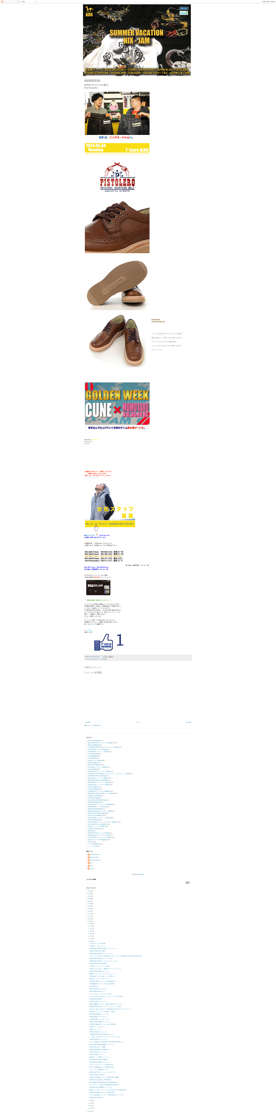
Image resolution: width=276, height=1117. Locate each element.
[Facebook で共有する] (110, 657)
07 (91, 936)
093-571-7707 (90, 535)
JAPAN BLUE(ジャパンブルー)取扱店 (99, 784)
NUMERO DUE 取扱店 (94, 795)
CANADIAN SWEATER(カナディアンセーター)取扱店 (103, 747)
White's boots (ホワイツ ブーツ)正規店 (99, 835)
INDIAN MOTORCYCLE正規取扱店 (98, 780)
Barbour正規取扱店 (93, 745)
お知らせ (90, 842)
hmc (91, 863)
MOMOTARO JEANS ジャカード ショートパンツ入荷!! (105, 1006)
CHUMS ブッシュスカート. (97, 1027)
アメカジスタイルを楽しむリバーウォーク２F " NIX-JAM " (106, 996)
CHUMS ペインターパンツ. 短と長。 (100, 966)
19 (89, 909)
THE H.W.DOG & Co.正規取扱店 (97, 824)
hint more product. (95, 860)
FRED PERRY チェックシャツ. (98, 1016)
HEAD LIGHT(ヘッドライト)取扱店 (98, 778)
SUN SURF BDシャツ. (96, 1054)
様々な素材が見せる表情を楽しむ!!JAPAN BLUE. (103, 1082)
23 (89, 898)
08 (91, 933)
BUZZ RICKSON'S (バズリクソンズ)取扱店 (100, 743)
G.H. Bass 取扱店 (93, 769)
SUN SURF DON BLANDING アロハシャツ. (102, 1044)
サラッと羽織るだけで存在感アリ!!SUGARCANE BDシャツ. (106, 1042)
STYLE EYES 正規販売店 (95, 815)
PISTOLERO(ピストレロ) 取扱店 (98, 659)
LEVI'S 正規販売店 (93, 787)
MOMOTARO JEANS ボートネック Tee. (100, 958)
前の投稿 (188, 722)
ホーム (138, 722)
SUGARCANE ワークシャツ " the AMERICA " (102, 981)
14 (89, 921)
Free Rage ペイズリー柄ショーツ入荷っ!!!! (101, 976)
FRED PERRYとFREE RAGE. (98, 963)
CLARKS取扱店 (92, 758)
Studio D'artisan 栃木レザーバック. (99, 971)
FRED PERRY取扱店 (94, 765)
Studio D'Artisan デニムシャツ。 (98, 1032)
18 (89, 911)
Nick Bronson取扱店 (94, 798)
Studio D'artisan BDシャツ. (97, 1097)
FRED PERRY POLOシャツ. (97, 991)
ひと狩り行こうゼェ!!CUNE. (97, 943)
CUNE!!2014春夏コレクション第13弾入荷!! (102, 1092)
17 (89, 914)
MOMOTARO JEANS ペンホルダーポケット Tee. (103, 961)
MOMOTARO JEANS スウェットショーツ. (101, 953)
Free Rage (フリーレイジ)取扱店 (97, 767)
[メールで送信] (104, 657)
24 (89, 896)
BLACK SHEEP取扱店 (94, 740)
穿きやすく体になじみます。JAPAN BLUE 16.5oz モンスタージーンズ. (110, 1009)
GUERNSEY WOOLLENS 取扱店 (97, 776)
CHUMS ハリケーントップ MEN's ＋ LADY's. (102, 1011)
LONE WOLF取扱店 (93, 789)
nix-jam (92, 868)
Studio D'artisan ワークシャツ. (98, 1039)
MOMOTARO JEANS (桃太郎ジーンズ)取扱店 (101, 793)
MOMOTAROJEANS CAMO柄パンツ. (100, 1049)
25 (89, 893)
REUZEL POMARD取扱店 (95, 809)
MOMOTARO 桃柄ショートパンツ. (99, 1014)
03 (91, 1103)
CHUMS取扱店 (92, 756)
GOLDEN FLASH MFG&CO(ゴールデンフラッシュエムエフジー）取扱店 (109, 773)
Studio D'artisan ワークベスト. (98, 1052)
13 (89, 1111)
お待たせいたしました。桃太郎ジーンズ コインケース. (105, 968)
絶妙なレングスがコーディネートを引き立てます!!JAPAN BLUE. (108, 1090)
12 (91, 923)
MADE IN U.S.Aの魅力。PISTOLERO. (100, 1080)
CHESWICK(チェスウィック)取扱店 (98, 751)
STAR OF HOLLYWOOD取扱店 (97, 813)
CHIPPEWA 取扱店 (93, 754)
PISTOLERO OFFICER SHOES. (98, 1059)
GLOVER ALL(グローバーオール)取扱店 (99, 771)
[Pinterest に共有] (112, 657)
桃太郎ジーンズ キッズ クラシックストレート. (102, 974)
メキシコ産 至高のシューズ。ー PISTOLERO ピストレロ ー (106, 1095)
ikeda (91, 865)
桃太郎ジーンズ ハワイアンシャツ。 (100, 979)
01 (91, 1108)
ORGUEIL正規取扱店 (94, 802)
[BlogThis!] (106, 657)
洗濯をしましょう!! (94, 1029)
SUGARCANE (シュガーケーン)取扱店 (99, 817)
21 (89, 903)
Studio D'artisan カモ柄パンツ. (98, 1074)
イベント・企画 (92, 846)
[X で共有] (108, 657)
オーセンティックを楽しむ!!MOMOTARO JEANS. (103, 1085)
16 (89, 916)
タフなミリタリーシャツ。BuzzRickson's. (101, 1064)
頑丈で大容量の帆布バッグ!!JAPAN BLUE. (101, 1067)
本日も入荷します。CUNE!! (97, 1047)
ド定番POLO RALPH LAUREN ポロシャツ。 (102, 1034)
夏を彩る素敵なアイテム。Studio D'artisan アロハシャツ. (106, 1004)
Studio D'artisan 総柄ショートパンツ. (100, 1021)
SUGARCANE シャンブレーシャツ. (99, 1019)
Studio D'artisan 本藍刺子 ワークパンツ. (101, 1087)
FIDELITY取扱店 (92, 762)
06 (91, 938)
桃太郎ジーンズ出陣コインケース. (99, 1057)
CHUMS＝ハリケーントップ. (97, 946)
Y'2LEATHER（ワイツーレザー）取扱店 (99, 837)
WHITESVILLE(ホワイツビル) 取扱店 (98, 833)
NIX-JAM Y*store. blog (104, 9)
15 (89, 919)
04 (91, 1100)
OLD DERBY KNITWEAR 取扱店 (97, 800)
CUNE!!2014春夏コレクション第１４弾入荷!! (102, 1024)
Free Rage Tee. (94, 986)
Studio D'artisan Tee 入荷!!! (97, 951)
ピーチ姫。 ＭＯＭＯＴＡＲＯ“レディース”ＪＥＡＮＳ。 (105, 1037)
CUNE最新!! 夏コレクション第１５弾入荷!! (101, 984)
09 (91, 931)
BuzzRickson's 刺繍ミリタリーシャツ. (100, 1062)
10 (91, 928)
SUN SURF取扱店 (93, 820)
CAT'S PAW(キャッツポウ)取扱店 (97, 749)
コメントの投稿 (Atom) (94, 725)
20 (89, 906)
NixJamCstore (94, 857)
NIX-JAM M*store (95, 854)
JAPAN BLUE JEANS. (95, 999)
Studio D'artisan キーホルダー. (98, 989)
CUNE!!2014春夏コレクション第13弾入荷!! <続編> (104, 1077)
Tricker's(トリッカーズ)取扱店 (96, 826)
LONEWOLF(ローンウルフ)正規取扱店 (99, 791)
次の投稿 (87, 722)
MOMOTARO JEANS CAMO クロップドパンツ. (103, 948)
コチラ (92, 624)
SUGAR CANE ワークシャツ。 (98, 1001)
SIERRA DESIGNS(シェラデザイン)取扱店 (100, 811)
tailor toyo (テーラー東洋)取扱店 (97, 839)
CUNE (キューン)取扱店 (95, 760)
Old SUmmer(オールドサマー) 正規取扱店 (100, 804)
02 (91, 1105)
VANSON (90, 831)
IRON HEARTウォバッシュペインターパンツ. (102, 1072)
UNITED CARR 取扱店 (94, 828)
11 (91, 926)
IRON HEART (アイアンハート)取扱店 (99, 782)
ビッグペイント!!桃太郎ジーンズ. (99, 1069)
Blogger (141, 874)
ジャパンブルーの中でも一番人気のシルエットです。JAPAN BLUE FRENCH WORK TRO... (116, 956)
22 (89, 901)
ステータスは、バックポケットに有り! (100, 994)
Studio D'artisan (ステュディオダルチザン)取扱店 (102, 822)
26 (89, 891)
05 (91, 941)
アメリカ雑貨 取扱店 (94, 844)
